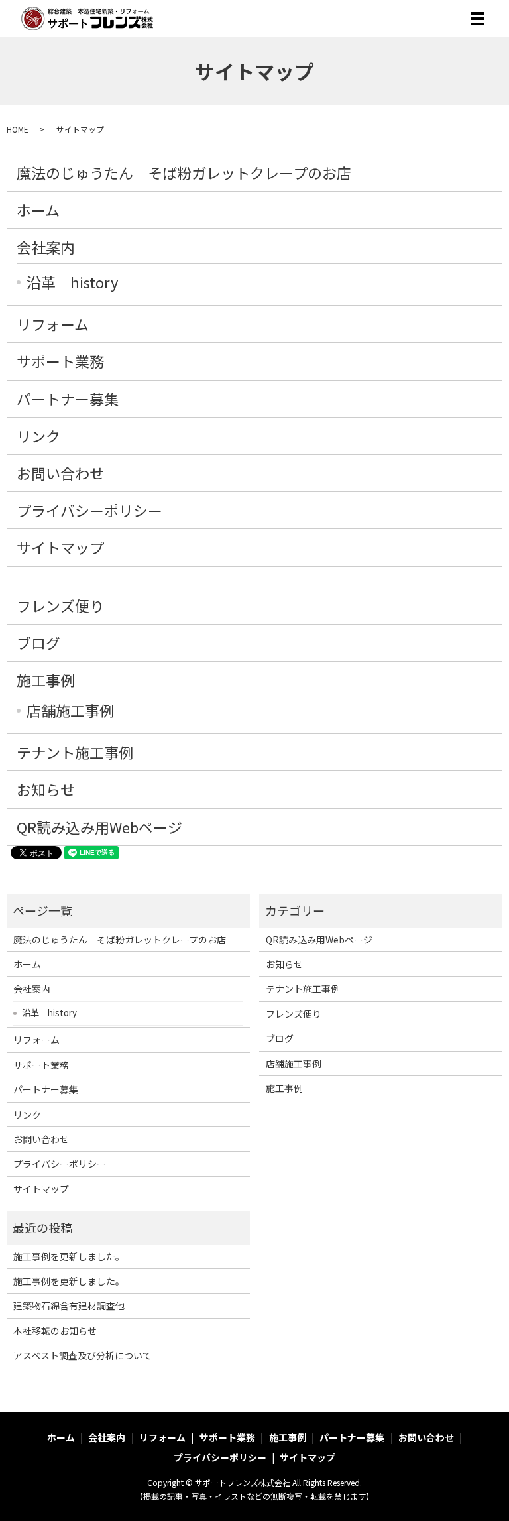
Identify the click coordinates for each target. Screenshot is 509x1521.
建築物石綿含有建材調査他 (69, 1305)
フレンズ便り (60, 605)
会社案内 (46, 246)
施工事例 (46, 679)
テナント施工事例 (75, 751)
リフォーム (53, 323)
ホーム (38, 209)
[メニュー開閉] (477, 18)
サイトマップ (60, 547)
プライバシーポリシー (89, 509)
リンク (38, 435)
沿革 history (72, 281)
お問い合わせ (60, 472)
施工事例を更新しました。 (69, 1256)
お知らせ (46, 789)
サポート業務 (60, 360)
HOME (17, 129)
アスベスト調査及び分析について (82, 1355)
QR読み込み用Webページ (99, 826)
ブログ (38, 642)
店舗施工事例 (70, 710)
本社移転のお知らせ (55, 1330)
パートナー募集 (68, 398)
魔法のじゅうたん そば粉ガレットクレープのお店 (184, 172)
